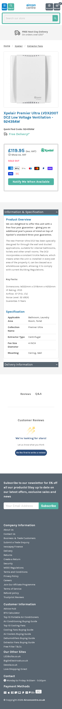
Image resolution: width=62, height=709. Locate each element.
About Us (9, 529)
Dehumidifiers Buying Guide (19, 638)
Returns (8, 555)
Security (8, 563)
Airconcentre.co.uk (34, 699)
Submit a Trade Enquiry (16, 542)
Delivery (8, 550)
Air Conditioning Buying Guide (20, 621)
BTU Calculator (12, 612)
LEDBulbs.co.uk (12, 656)
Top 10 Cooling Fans (14, 625)
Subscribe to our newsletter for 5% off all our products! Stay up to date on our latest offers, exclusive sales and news (30, 489)
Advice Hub (10, 608)
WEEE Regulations (14, 567)
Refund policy (11, 593)
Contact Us (9, 534)
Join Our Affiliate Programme (19, 584)
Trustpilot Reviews (14, 597)
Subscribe (48, 506)
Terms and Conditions (16, 571)
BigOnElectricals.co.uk (16, 660)
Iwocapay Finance (13, 546)
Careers (8, 580)
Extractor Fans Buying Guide (19, 642)
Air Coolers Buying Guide (17, 633)
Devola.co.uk (10, 664)
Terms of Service (12, 588)
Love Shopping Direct (15, 669)
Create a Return (12, 559)
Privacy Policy (11, 576)
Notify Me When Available (31, 181)
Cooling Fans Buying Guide (18, 629)
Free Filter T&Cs (13, 646)
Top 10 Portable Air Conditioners (21, 617)
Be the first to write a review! (31, 452)
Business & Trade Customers (20, 538)
